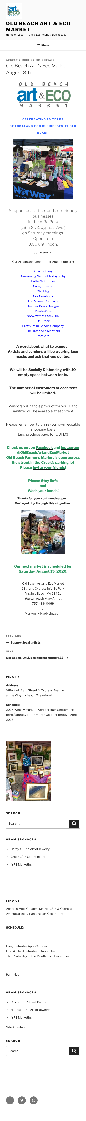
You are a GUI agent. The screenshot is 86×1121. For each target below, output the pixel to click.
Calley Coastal (43, 286)
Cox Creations (43, 296)
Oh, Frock (43, 321)
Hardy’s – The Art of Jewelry (30, 849)
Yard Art (43, 336)
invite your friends (49, 467)
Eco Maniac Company (43, 301)
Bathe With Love (43, 281)
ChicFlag (43, 291)
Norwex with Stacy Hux (43, 316)
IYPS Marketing (22, 864)
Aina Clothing (43, 271)
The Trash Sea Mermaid (43, 331)
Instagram (70, 447)
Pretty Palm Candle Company (43, 326)
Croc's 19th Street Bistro (28, 857)
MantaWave (43, 311)
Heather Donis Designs (43, 306)
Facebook (44, 447)
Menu (45, 45)
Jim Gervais (45, 60)
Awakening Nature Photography (43, 276)
